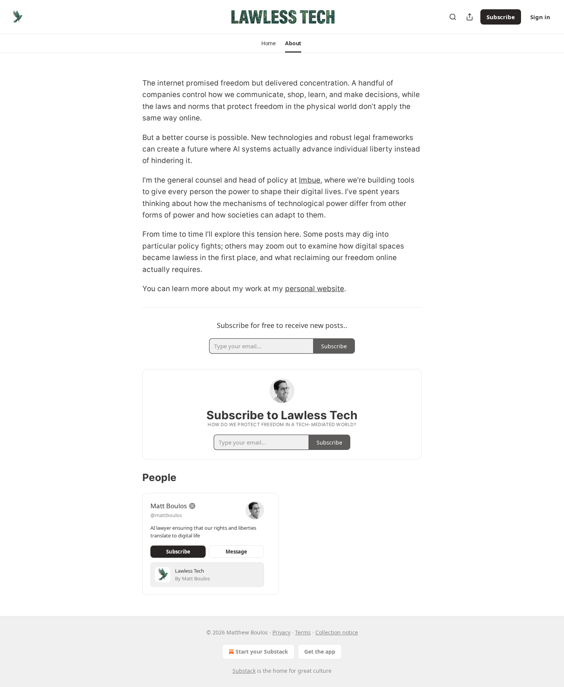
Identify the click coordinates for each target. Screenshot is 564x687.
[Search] (452, 17)
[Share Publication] (469, 17)
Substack (244, 670)
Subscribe (500, 17)
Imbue (309, 180)
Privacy (281, 632)
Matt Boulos (168, 505)
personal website (314, 288)
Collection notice (336, 632)
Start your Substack (262, 651)
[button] (268, 43)
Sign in (540, 17)
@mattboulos (166, 515)
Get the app (319, 651)
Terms (303, 632)
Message (236, 551)
